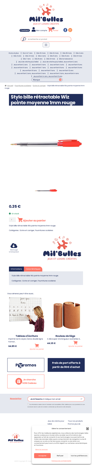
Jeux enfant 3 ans (39, 65)
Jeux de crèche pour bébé (28, 62)
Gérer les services (41, 449)
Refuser (60, 455)
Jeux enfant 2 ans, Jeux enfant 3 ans (31, 73)
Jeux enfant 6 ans (21, 67)
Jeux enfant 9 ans (75, 67)
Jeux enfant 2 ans (21, 65)
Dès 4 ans (42, 56)
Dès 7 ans (27, 59)
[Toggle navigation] (46, 45)
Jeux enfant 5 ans (75, 65)
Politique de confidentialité (61, 461)
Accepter (42, 455)
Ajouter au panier (34, 220)
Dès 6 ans (65, 56)
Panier (55, 30)
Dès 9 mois (50, 59)
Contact (24, 30)
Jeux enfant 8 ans (57, 67)
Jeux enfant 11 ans (48, 70)
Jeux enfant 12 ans (66, 70)
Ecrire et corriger (39, 86)
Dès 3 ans (17, 56)
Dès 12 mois (54, 53)
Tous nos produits (75, 421)
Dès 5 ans (54, 56)
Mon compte (42, 30)
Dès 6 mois (77, 56)
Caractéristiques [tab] (33, 269)
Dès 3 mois (29, 56)
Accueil (10, 86)
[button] (87, 428)
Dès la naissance (66, 59)
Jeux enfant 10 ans (29, 70)
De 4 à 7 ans (27, 53)
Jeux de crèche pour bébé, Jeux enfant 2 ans (60, 62)
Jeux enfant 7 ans (39, 67)
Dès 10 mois (41, 53)
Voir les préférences (79, 455)
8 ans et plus (14, 53)
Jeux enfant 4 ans (57, 65)
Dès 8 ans (38, 59)
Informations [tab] (16, 269)
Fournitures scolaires (23, 86)
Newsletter (16, 398)
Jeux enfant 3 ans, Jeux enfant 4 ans (64, 73)
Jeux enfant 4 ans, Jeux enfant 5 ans (47, 76)
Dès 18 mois (67, 53)
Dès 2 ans (79, 53)
